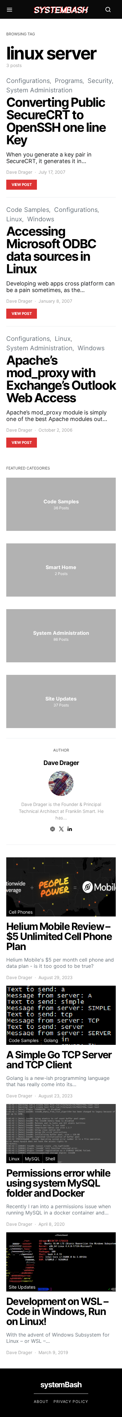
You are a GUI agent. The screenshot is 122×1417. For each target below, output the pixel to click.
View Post (22, 184)
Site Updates (22, 1287)
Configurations (28, 81)
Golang (51, 1040)
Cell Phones (21, 912)
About (41, 1401)
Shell (50, 1158)
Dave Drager (19, 172)
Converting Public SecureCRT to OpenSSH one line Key (56, 121)
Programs (69, 81)
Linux (14, 219)
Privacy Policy (70, 1401)
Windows (40, 219)
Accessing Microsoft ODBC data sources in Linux (51, 249)
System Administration (39, 90)
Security (100, 81)
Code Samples (27, 209)
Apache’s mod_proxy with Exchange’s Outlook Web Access (61, 378)
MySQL (32, 1158)
